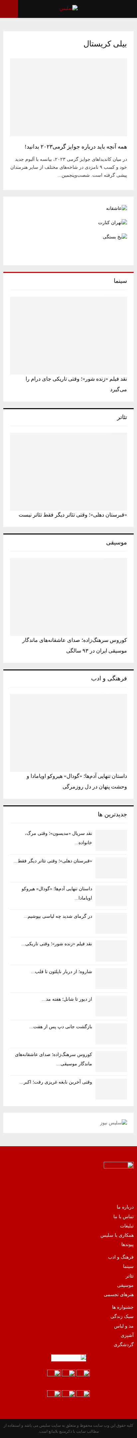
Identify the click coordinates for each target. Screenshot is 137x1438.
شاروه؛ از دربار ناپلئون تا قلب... (61, 971)
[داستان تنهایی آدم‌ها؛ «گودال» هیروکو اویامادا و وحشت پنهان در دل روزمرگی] (68, 733)
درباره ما (125, 1207)
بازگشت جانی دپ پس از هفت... (60, 1026)
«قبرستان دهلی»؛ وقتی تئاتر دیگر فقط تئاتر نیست (73, 515)
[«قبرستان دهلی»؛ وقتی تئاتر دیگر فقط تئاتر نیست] (68, 472)
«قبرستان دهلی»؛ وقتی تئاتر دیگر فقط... (53, 860)
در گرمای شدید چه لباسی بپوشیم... (58, 916)
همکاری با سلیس (117, 1235)
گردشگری (124, 1344)
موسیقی (125, 1285)
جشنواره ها (123, 1307)
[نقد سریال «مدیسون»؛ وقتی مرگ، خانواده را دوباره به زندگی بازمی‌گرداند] (111, 840)
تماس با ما (123, 1216)
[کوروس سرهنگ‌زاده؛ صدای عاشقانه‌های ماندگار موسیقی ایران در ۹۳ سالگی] (68, 597)
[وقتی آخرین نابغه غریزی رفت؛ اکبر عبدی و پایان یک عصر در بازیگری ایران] (111, 1089)
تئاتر (130, 1276)
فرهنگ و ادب (121, 1257)
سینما (128, 1266)
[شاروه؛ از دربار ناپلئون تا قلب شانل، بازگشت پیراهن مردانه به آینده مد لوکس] (111, 978)
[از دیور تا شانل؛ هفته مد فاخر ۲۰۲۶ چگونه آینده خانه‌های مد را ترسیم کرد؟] (111, 1006)
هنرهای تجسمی (119, 1294)
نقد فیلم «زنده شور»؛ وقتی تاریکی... (56, 943)
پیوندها (127, 1244)
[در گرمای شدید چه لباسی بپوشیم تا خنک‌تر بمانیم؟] (111, 923)
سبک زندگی (122, 1316)
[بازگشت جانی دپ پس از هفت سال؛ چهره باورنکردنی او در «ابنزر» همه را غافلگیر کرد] (111, 1033)
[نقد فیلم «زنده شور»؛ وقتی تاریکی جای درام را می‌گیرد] (68, 336)
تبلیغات (127, 1225)
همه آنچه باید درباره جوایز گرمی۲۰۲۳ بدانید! (76, 147)
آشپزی (127, 1335)
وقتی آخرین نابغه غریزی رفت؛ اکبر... (56, 1082)
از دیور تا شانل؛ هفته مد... (67, 999)
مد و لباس (124, 1326)
